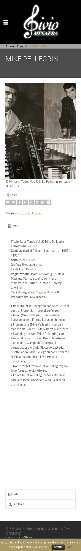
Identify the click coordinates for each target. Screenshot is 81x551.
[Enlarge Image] (40, 149)
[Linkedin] (43, 238)
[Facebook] (19, 238)
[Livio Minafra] (40, 22)
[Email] (8, 238)
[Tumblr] (37, 238)
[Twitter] (13, 238)
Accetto (58, 547)
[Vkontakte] (48, 238)
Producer (37, 249)
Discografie (24, 249)
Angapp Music (45, 329)
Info (70, 547)
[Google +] (25, 238)
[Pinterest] (31, 238)
